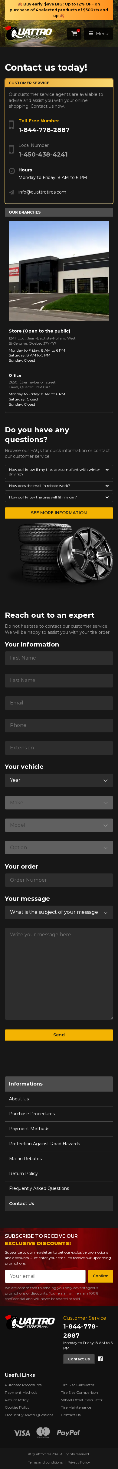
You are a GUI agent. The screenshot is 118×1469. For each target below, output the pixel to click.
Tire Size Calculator (77, 1385)
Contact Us (21, 1203)
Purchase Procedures (32, 1113)
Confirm (100, 1276)
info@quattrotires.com (42, 192)
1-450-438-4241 (43, 154)
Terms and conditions (45, 1462)
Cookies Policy (17, 1407)
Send (59, 1035)
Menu (102, 33)
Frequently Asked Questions (39, 1188)
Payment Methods (29, 1128)
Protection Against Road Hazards (44, 1143)
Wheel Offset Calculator (82, 1400)
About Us (19, 1099)
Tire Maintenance (76, 1407)
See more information (59, 512)
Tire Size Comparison (79, 1392)
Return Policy (23, 1173)
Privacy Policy (78, 1462)
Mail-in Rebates (25, 1158)
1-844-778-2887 (44, 129)
